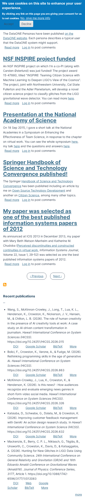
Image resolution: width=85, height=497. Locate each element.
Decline (26, 24)
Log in (26, 47)
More (73, 346)
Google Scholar (36, 346)
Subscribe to (4, 284)
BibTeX (58, 346)
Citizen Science (28, 195)
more (78, 494)
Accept (9, 24)
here (71, 98)
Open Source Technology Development (38, 190)
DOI (15, 346)
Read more (12, 47)
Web (29, 483)
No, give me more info (35, 18)
